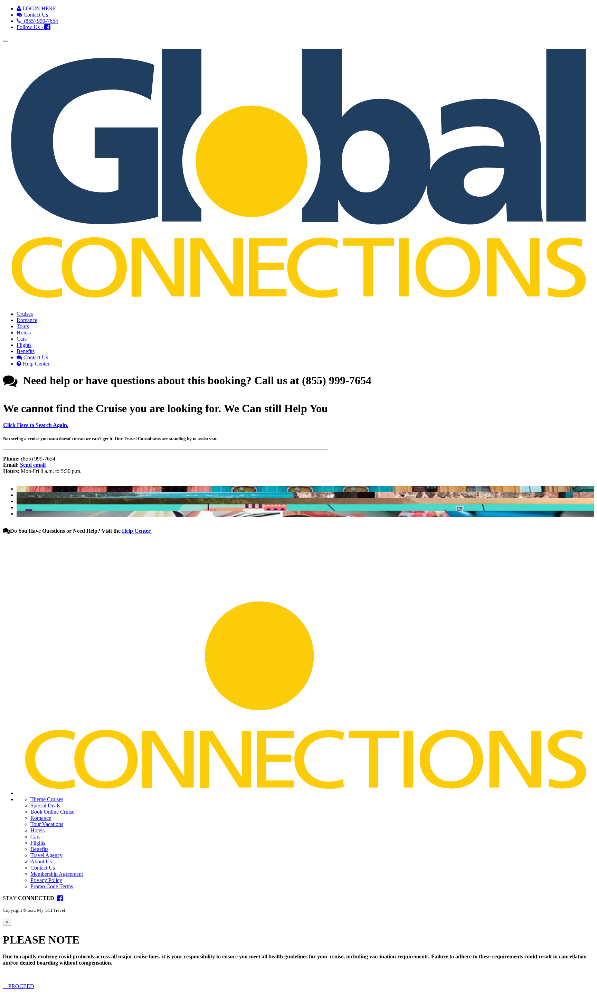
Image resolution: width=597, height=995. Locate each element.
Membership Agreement (56, 874)
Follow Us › (30, 27)
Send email (33, 465)
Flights (24, 345)
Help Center (35, 364)
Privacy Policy (46, 880)
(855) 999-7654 (39, 21)
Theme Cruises (46, 799)
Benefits (26, 351)
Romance (27, 320)
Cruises (25, 314)
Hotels (24, 332)
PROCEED (20, 986)
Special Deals (45, 805)
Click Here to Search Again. (35, 425)
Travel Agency (46, 855)
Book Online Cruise (52, 812)
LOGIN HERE (38, 8)
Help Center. (137, 531)
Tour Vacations (46, 824)
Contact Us (35, 15)
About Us (41, 861)
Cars (22, 339)
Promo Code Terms (51, 886)
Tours (23, 326)
